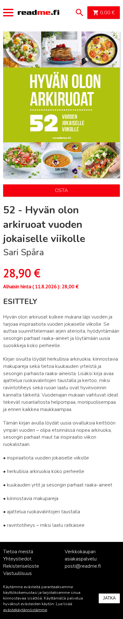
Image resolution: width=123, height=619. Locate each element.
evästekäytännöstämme (25, 610)
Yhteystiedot (17, 558)
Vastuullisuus (17, 573)
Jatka (109, 598)
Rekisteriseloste (21, 566)
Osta (61, 190)
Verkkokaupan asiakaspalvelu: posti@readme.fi (83, 559)
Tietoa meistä (18, 551)
